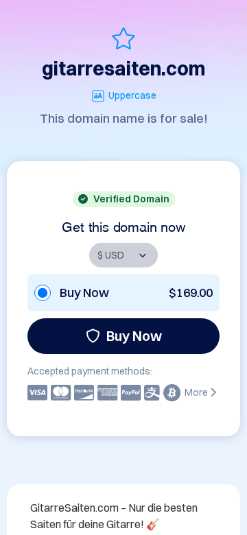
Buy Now (134, 335)
